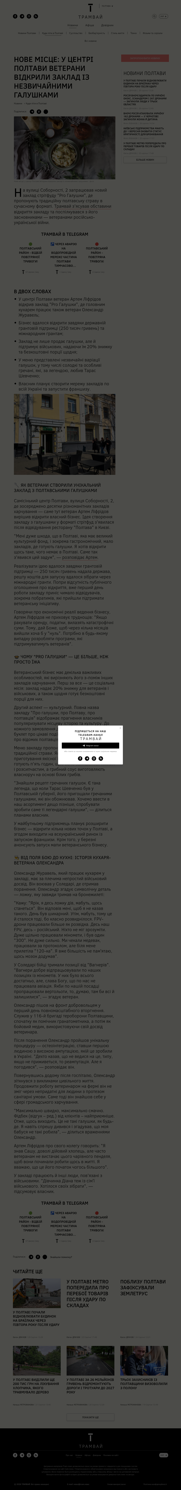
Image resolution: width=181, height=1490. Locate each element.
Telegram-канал (92, 745)
